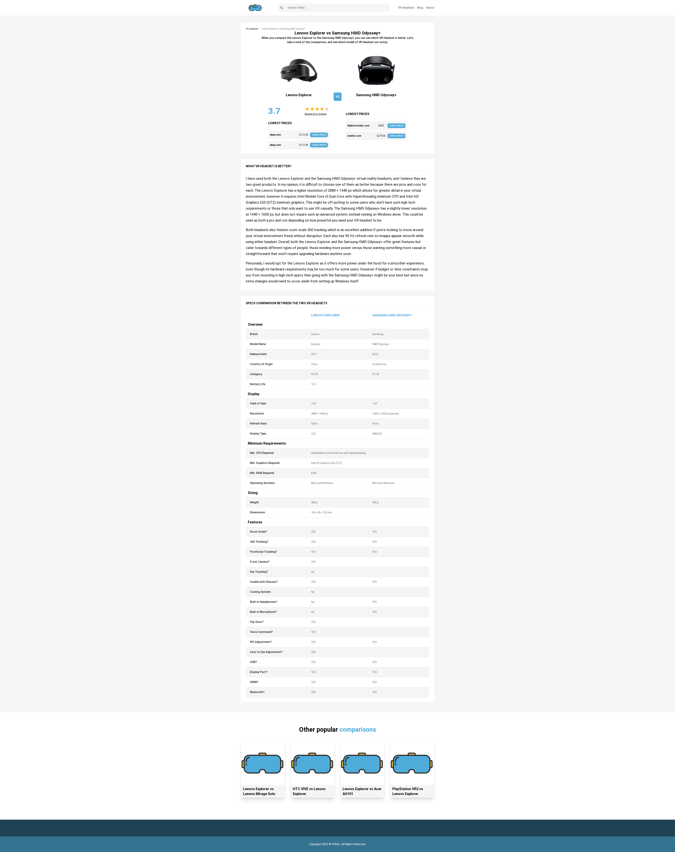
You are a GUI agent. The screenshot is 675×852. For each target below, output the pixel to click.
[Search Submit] (281, 8)
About (430, 7)
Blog (420, 7)
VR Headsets (406, 7)
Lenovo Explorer (325, 315)
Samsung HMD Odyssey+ (392, 315)
